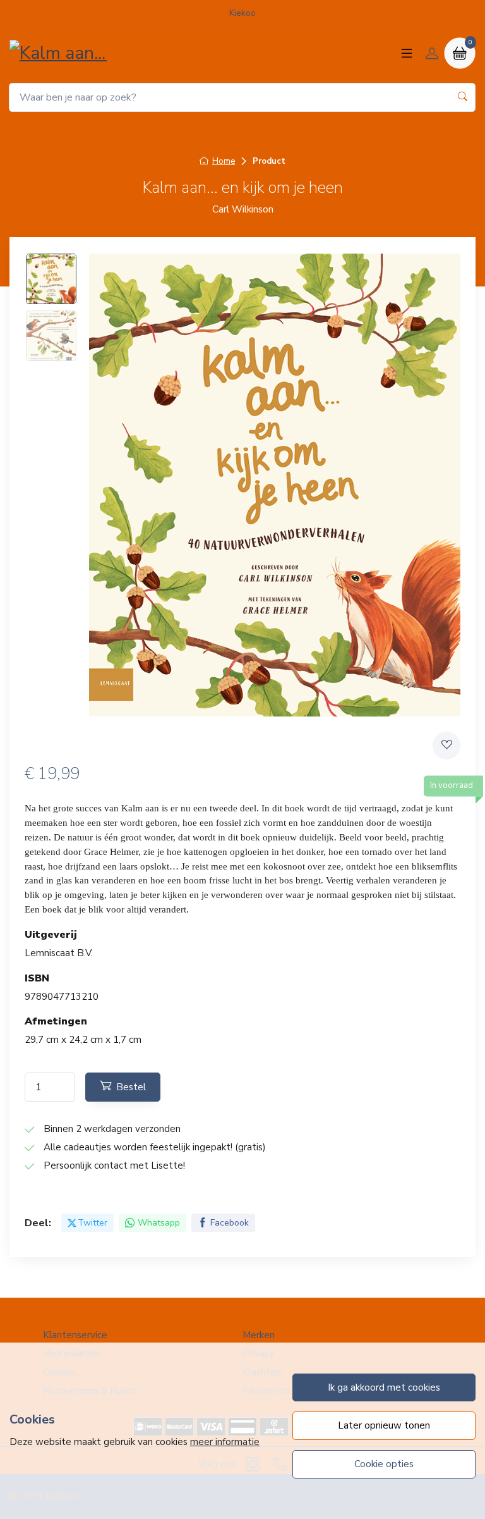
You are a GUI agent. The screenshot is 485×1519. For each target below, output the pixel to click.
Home (223, 161)
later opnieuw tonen (384, 1425)
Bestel (131, 1087)
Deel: (38, 1223)
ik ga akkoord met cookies (384, 1387)
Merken (258, 1335)
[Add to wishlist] (446, 746)
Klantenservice (75, 1335)
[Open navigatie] (406, 53)
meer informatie (225, 1442)
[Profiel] (431, 53)
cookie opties (384, 1464)
